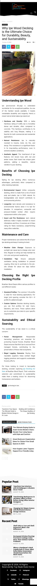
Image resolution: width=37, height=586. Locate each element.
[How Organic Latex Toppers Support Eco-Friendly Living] (7, 451)
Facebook (13, 570)
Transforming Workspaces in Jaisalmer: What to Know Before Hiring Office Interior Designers (24, 499)
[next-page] (6, 458)
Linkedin (13, 575)
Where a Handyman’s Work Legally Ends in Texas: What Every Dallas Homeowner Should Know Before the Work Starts (23, 551)
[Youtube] (15, 584)
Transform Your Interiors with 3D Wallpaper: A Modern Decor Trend (24, 488)
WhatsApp (25, 579)
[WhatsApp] (18, 47)
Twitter (13, 579)
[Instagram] (20, 570)
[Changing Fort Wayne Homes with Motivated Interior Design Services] (7, 511)
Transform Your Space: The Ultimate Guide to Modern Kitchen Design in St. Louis (10, 412)
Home (3, 21)
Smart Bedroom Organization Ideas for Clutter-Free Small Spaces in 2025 (24, 441)
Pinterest (26, 575)
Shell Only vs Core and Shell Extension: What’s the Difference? (23, 527)
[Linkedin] (8, 575)
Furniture (9, 21)
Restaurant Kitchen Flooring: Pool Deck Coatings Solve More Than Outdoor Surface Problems (24, 538)
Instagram (26, 570)
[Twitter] (8, 47)
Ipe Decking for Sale (13, 385)
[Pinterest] (13, 47)
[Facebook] (4, 47)
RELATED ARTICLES (9, 422)
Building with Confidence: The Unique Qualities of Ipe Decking (27, 411)
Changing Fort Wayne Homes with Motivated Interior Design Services (23, 510)
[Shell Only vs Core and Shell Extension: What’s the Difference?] (7, 529)
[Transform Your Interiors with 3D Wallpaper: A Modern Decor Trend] (7, 489)
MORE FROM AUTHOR (25, 422)
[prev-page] (3, 458)
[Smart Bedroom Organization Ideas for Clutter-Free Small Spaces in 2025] (7, 441)
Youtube (20, 584)
